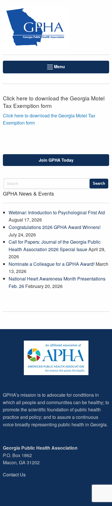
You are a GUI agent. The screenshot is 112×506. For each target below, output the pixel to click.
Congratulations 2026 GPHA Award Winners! (55, 227)
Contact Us (14, 474)
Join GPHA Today (56, 160)
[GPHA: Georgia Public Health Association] (37, 27)
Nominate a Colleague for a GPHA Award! (51, 264)
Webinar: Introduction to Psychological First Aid (57, 212)
